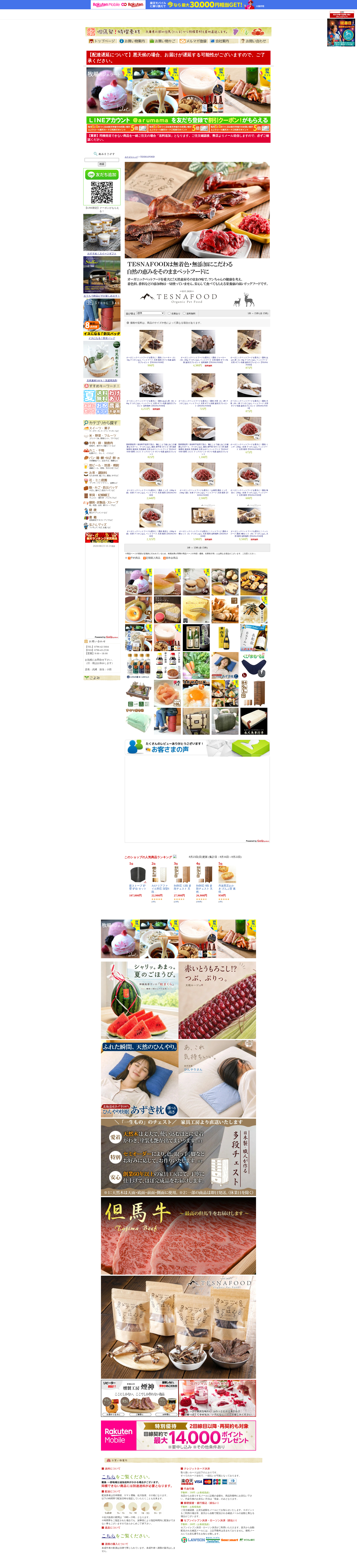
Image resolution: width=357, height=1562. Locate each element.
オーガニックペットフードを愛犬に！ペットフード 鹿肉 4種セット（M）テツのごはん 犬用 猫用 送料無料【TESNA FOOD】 (249, 533)
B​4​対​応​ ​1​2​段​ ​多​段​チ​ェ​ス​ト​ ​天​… (182, 888)
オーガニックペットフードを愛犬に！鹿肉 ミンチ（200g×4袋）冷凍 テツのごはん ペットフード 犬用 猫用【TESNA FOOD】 (151, 492)
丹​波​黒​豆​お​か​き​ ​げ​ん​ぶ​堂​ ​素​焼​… (227, 888)
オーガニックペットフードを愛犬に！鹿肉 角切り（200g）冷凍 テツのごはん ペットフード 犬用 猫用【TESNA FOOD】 (249, 492)
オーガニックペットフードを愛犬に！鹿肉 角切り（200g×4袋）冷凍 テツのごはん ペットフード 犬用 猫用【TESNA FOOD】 (151, 533)
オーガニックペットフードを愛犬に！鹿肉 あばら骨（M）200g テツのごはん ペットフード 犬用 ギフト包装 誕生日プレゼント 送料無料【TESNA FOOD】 (151, 403)
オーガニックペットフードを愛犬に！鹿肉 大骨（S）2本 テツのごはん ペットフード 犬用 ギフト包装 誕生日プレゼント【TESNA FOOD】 (203, 403)
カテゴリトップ (131, 157)
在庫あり (175, 313)
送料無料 (190, 313)
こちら (109, 1476)
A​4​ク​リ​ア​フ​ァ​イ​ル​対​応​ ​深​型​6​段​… (160, 888)
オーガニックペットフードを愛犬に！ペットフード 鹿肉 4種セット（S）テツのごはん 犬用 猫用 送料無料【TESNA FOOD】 (203, 533)
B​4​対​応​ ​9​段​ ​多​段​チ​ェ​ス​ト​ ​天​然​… (204, 888)
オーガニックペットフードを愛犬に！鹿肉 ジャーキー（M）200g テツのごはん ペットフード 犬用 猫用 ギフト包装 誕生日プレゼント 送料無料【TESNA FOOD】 (203, 359)
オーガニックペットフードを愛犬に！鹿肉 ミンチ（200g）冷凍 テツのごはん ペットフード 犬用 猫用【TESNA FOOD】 (249, 446)
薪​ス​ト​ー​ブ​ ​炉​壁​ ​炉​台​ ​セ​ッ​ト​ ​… (137, 888)
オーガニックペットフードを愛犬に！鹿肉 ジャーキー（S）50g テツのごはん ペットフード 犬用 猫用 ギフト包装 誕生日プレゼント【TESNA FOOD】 (151, 359)
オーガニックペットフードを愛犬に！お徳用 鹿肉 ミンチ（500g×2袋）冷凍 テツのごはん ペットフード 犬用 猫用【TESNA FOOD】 (203, 492)
